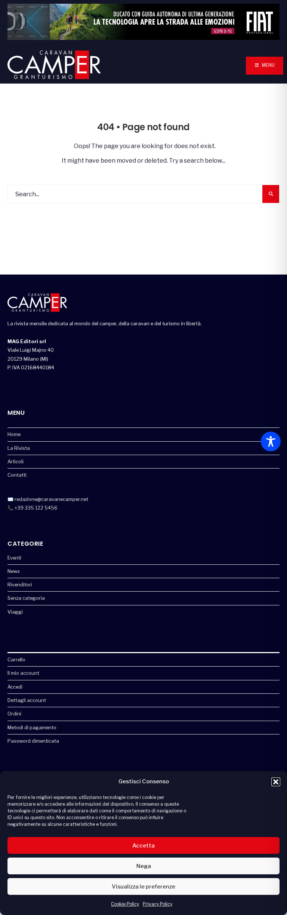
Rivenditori (19, 584)
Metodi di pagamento (31, 727)
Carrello (16, 659)
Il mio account (23, 673)
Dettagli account (26, 700)
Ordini (14, 714)
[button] (276, 782)
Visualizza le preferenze (143, 886)
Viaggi (15, 612)
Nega (143, 866)
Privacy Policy (157, 904)
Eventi (14, 558)
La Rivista (18, 448)
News (13, 571)
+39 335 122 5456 (36, 508)
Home (14, 434)
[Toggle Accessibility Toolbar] (270, 441)
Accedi (14, 687)
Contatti (17, 475)
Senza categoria (26, 598)
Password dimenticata (33, 741)
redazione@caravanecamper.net (51, 499)
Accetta (143, 845)
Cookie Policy (125, 904)
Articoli (15, 461)
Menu (268, 65)
